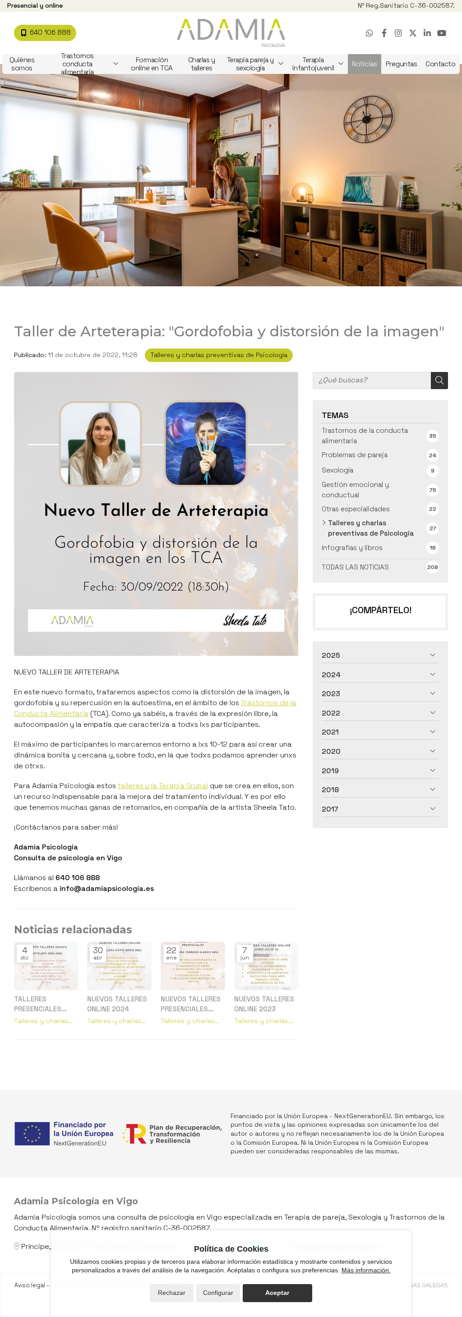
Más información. (366, 1270)
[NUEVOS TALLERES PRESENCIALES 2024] (193, 966)
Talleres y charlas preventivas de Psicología (218, 355)
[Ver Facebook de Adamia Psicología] (384, 33)
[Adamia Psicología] (231, 33)
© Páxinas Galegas (420, 1285)
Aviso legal (29, 1285)
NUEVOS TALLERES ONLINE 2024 (117, 1004)
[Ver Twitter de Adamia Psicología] (413, 33)
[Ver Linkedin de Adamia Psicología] (427, 33)
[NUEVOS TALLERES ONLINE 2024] (119, 966)
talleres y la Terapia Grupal (163, 785)
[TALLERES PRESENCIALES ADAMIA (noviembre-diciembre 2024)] (46, 966)
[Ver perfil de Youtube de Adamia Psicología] (441, 33)
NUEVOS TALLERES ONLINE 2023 (264, 1004)
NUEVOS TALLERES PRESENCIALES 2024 (191, 1004)
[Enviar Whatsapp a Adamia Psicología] (369, 33)
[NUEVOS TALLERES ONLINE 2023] (266, 966)
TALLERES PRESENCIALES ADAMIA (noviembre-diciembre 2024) (41, 1004)
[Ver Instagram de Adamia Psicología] (398, 33)
